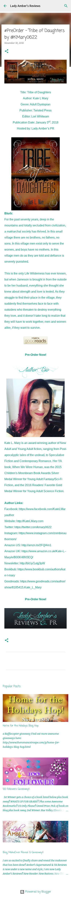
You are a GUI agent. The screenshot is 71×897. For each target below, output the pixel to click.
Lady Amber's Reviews (25, 5)
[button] (6, 51)
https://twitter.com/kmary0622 (33, 527)
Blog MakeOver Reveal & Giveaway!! (23, 852)
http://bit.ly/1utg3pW (32, 563)
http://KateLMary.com (29, 521)
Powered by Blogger (37, 892)
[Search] (66, 5)
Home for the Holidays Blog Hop (20, 726)
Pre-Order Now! (35, 354)
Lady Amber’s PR (42, 128)
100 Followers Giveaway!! (16, 789)
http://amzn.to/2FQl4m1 (36, 545)
